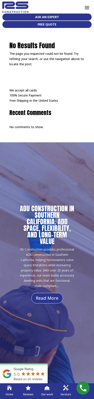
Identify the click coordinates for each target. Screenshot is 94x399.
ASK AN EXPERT (47, 17)
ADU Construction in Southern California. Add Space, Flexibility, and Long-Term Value (47, 225)
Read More (47, 298)
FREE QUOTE (47, 24)
